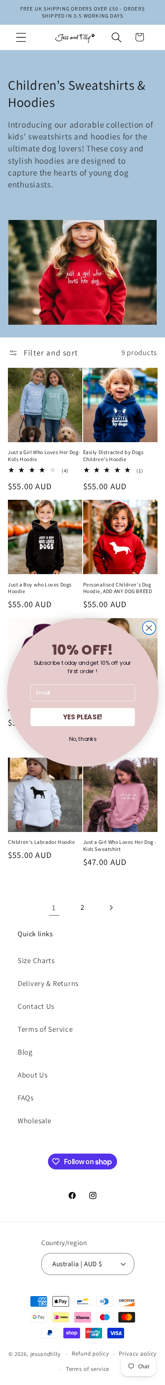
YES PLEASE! (83, 717)
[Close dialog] (149, 628)
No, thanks (82, 739)
